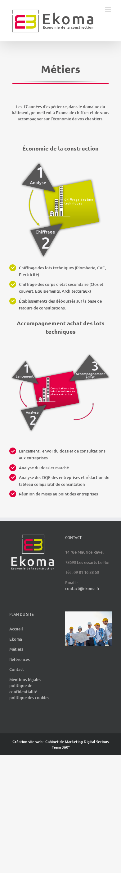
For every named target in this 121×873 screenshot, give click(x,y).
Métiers (16, 655)
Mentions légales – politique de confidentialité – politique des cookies (29, 695)
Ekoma (15, 645)
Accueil (16, 635)
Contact (16, 676)
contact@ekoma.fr (82, 595)
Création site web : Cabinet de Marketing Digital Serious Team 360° (60, 750)
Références (19, 666)
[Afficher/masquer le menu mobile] (108, 38)
